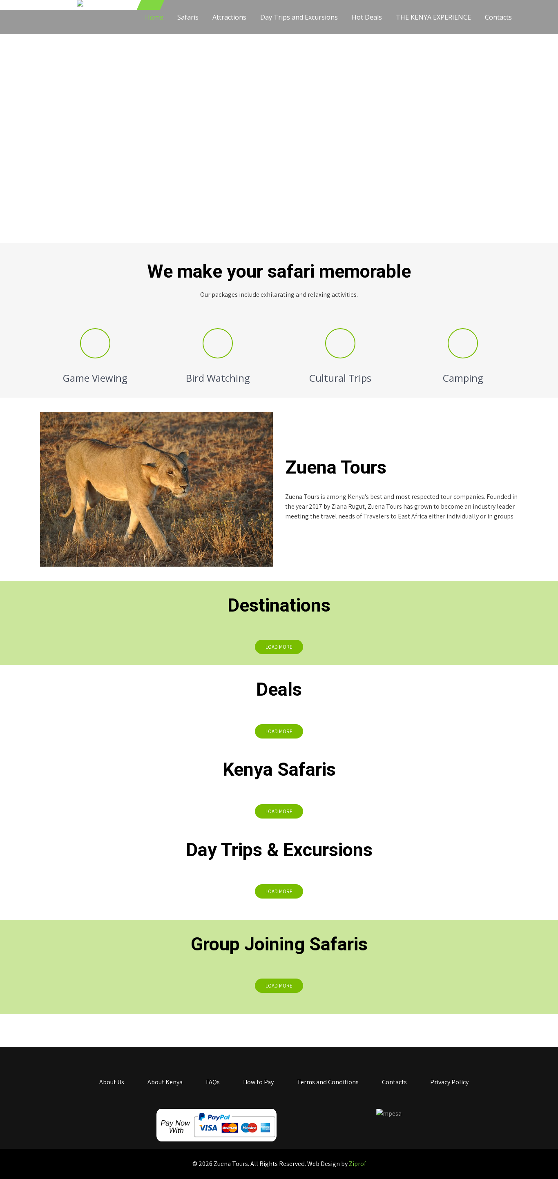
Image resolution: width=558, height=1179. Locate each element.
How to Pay (258, 1082)
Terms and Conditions (328, 1082)
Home (154, 17)
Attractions (229, 17)
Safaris (188, 17)
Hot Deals (367, 17)
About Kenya (165, 1082)
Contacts (498, 17)
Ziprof (357, 1163)
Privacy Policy (449, 1082)
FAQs (213, 1082)
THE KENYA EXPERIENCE (433, 17)
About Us (111, 1082)
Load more (279, 646)
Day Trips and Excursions (299, 17)
